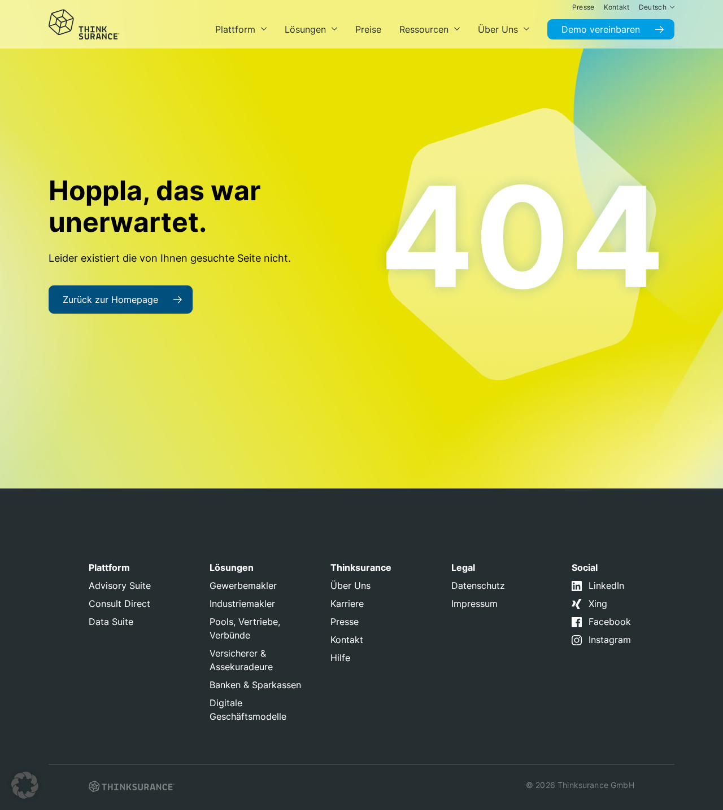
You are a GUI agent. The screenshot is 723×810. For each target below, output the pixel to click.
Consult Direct (119, 603)
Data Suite (111, 621)
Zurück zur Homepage (110, 299)
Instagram (610, 639)
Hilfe (340, 657)
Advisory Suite (120, 585)
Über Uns (350, 585)
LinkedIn (606, 585)
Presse (344, 621)
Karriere (347, 603)
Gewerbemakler (243, 585)
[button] (25, 785)
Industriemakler (242, 603)
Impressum (474, 603)
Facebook (610, 621)
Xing (598, 603)
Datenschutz (478, 585)
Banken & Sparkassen (255, 684)
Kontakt (346, 639)
